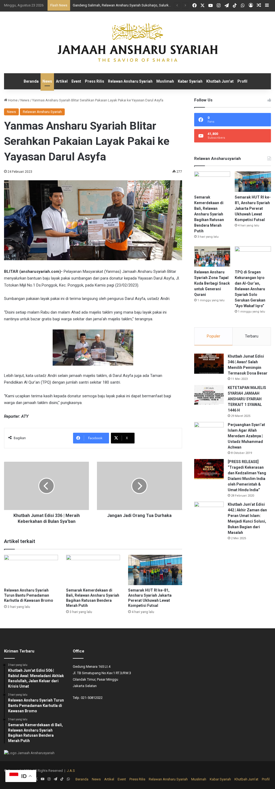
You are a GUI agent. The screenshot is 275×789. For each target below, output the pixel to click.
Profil (242, 81)
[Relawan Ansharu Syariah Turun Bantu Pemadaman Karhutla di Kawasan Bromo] (31, 570)
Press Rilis (94, 81)
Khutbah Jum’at (220, 81)
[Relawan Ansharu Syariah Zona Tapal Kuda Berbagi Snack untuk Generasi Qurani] (212, 256)
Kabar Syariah (190, 81)
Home (12, 100)
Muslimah (165, 81)
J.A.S (71, 771)
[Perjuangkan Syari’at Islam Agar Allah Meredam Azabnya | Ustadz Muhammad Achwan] (209, 432)
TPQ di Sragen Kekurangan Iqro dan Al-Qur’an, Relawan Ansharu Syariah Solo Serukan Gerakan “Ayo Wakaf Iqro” (250, 289)
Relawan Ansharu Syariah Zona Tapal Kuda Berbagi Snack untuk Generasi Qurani (212, 283)
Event (76, 81)
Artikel (62, 81)
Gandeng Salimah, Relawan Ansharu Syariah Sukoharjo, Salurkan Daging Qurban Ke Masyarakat (146, 5)
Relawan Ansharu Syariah (130, 81)
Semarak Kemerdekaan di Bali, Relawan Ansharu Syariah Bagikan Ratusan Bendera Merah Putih (209, 214)
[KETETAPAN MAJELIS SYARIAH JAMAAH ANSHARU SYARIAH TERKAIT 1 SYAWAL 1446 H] (209, 395)
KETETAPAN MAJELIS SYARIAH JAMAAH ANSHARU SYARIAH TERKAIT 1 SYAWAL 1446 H (247, 399)
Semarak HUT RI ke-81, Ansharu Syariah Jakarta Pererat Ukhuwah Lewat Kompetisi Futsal (253, 208)
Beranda (31, 81)
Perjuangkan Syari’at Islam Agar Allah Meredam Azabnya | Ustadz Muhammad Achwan (246, 436)
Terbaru (251, 336)
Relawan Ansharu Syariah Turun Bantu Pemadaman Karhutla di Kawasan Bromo (28, 595)
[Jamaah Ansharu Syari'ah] (137, 42)
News (47, 81)
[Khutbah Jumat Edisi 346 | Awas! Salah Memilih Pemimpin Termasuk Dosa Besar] (209, 364)
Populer (213, 336)
